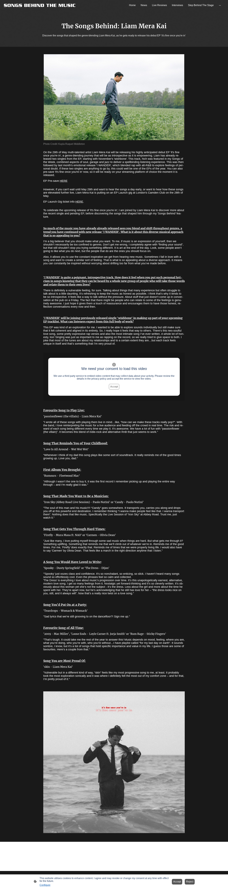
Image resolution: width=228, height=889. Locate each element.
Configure (45, 885)
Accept (114, 386)
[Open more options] (220, 5)
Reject (189, 881)
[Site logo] (40, 5)
